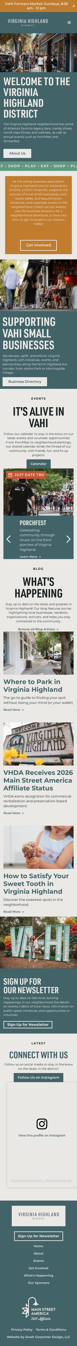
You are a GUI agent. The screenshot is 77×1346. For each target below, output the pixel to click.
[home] (30, 22)
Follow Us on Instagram (38, 1077)
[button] (69, 22)
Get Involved (38, 245)
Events (36, 233)
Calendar (39, 464)
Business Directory (24, 382)
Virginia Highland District (26, 1180)
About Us (17, 153)
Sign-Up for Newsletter (28, 1025)
